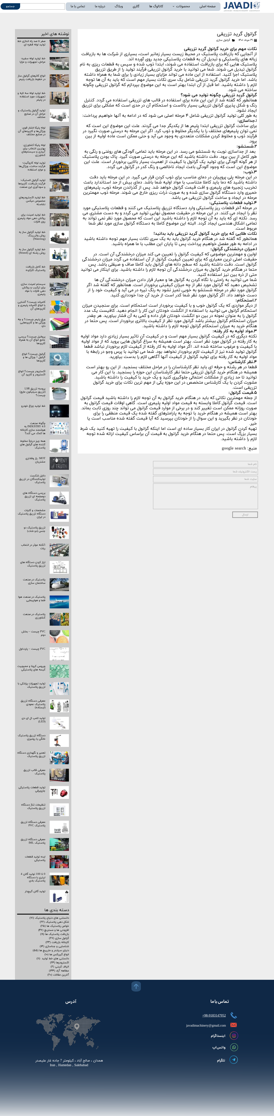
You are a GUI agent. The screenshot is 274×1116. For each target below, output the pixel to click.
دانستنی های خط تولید (53, 959)
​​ (69, 1063)
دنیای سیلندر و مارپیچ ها (51, 950)
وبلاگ (119, 6)
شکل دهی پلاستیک (54, 922)
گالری (136, 6)
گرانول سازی (223, 40)
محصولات (183, 6)
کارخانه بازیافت (57, 942)
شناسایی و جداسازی (54, 946)
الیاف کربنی (60, 967)
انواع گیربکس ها (57, 954)
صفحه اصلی (208, 6)
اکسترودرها (59, 963)
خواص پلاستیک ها (54, 926)
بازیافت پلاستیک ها (54, 934)
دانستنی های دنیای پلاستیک (49, 918)
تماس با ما (78, 6)
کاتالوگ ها (156, 6)
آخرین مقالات (58, 975)
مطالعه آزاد (59, 971)
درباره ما (100, 6)
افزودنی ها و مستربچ (53, 930)
